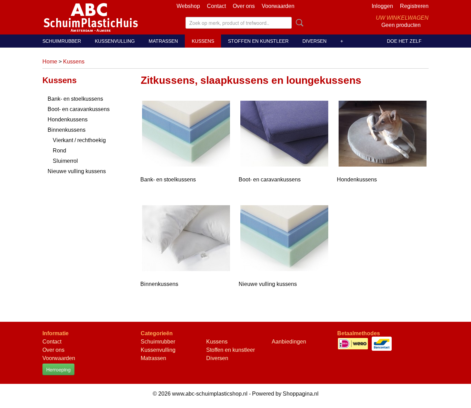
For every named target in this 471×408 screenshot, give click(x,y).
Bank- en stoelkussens (75, 99)
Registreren (414, 6)
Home (49, 61)
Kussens (203, 41)
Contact (216, 6)
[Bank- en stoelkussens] (186, 136)
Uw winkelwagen (402, 18)
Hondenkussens (68, 119)
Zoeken (298, 23)
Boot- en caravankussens (79, 109)
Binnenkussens (67, 130)
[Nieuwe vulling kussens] (284, 240)
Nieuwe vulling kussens (77, 171)
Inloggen (382, 6)
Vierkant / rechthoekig (79, 140)
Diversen (314, 41)
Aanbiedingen (289, 342)
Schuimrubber (61, 41)
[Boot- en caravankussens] (284, 136)
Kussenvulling (115, 41)
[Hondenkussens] (383, 136)
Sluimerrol (65, 161)
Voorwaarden (278, 6)
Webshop (188, 6)
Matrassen (163, 41)
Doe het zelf (404, 41)
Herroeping (58, 369)
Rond (59, 150)
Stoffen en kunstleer (258, 41)
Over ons (244, 6)
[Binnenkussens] (186, 240)
